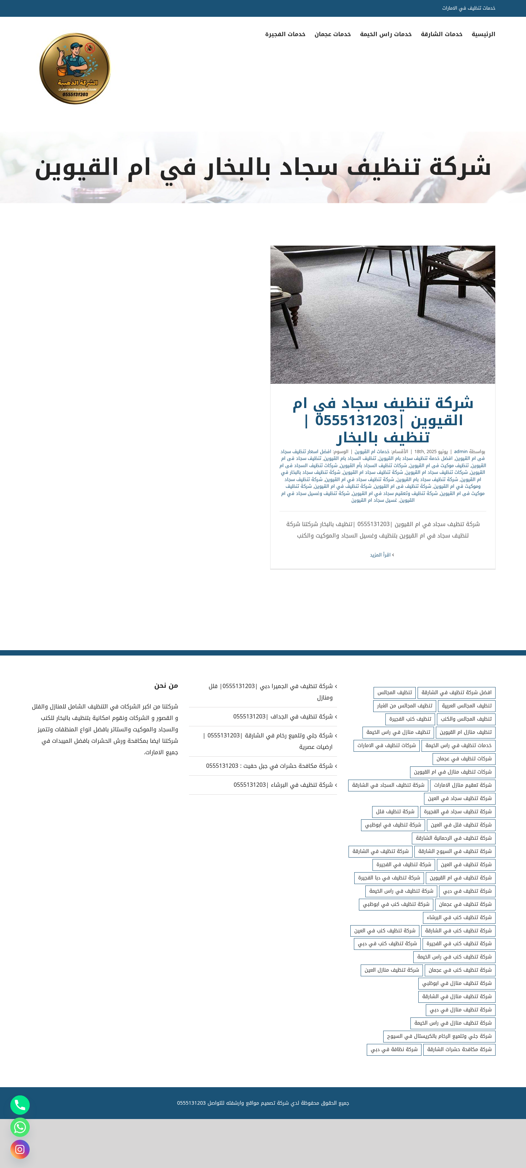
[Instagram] (20, 1149)
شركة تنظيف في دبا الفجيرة (389, 878)
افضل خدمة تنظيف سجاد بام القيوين (416, 458)
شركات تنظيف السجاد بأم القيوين (373, 465)
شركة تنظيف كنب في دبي (387, 943)
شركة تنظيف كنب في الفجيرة (459, 943)
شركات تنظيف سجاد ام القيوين (436, 472)
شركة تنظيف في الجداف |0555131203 (282, 716)
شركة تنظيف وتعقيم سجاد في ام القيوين (395, 493)
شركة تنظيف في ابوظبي (393, 825)
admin (461, 451)
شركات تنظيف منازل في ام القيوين (453, 772)
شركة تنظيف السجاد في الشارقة (388, 785)
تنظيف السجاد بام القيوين (350, 458)
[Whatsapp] (20, 1127)
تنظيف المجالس (395, 692)
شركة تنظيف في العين (466, 864)
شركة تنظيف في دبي (467, 891)
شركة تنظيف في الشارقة (380, 851)
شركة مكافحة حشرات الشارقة (459, 1049)
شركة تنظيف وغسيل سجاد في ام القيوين (348, 497)
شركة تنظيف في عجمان (465, 904)
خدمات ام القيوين (372, 451)
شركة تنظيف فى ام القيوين (402, 486)
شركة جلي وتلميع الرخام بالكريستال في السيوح (439, 1036)
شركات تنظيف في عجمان (464, 759)
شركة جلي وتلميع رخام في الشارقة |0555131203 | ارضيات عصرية (267, 741)
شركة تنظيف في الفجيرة (403, 864)
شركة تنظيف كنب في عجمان (460, 970)
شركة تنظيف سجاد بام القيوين (427, 479)
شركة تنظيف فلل (395, 811)
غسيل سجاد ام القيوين (374, 500)
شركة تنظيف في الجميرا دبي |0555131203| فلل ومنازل (270, 692)
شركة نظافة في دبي (394, 1049)
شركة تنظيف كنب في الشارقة (458, 931)
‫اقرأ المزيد (381, 554)
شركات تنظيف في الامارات (386, 745)
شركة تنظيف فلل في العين (461, 825)
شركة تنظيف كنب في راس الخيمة (454, 957)
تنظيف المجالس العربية (467, 706)
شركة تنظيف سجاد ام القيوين (373, 472)
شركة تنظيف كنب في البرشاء (459, 917)
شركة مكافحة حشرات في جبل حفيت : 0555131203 (269, 765)
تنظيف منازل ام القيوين (466, 732)
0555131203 (191, 1103)
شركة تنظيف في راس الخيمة (401, 891)
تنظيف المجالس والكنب (466, 719)
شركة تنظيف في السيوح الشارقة (455, 851)
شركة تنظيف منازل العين (392, 970)
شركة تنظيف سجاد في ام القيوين (359, 479)
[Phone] (20, 1105)
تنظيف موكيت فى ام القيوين (439, 465)
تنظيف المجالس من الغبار (404, 706)
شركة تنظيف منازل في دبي (461, 1010)
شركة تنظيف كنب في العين (384, 931)
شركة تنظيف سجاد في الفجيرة (458, 811)
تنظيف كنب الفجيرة (410, 719)
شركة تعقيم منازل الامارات (463, 785)
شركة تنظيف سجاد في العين (460, 798)
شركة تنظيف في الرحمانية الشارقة (454, 838)
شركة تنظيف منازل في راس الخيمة (453, 1023)
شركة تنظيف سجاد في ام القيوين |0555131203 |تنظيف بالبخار (383, 315)
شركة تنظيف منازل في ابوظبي (457, 983)
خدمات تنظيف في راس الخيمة (458, 745)
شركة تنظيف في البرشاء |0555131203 (283, 784)
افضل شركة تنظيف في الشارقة (457, 692)
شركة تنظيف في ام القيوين (342, 486)
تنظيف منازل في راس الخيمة (398, 732)
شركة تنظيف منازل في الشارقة (457, 996)
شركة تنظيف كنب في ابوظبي (396, 904)
